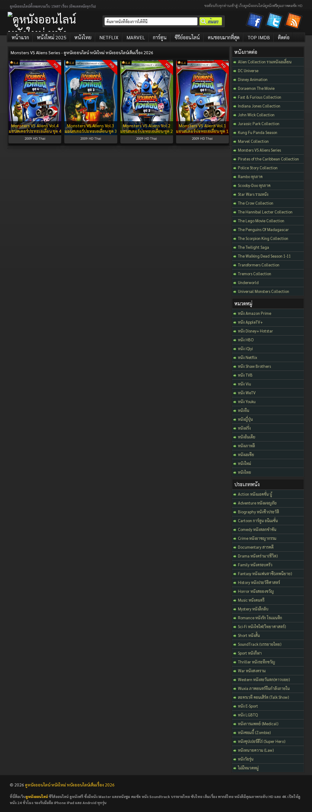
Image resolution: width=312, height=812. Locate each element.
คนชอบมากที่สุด (223, 37)
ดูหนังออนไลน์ (37, 796)
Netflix (109, 37)
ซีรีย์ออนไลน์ (187, 37)
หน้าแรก (20, 37)
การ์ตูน (160, 37)
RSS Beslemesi (294, 22)
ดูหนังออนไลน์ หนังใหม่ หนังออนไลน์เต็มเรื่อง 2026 (70, 784)
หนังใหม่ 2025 (51, 37)
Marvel (135, 37)
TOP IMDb (258, 37)
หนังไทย (82, 37)
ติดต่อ (283, 37)
